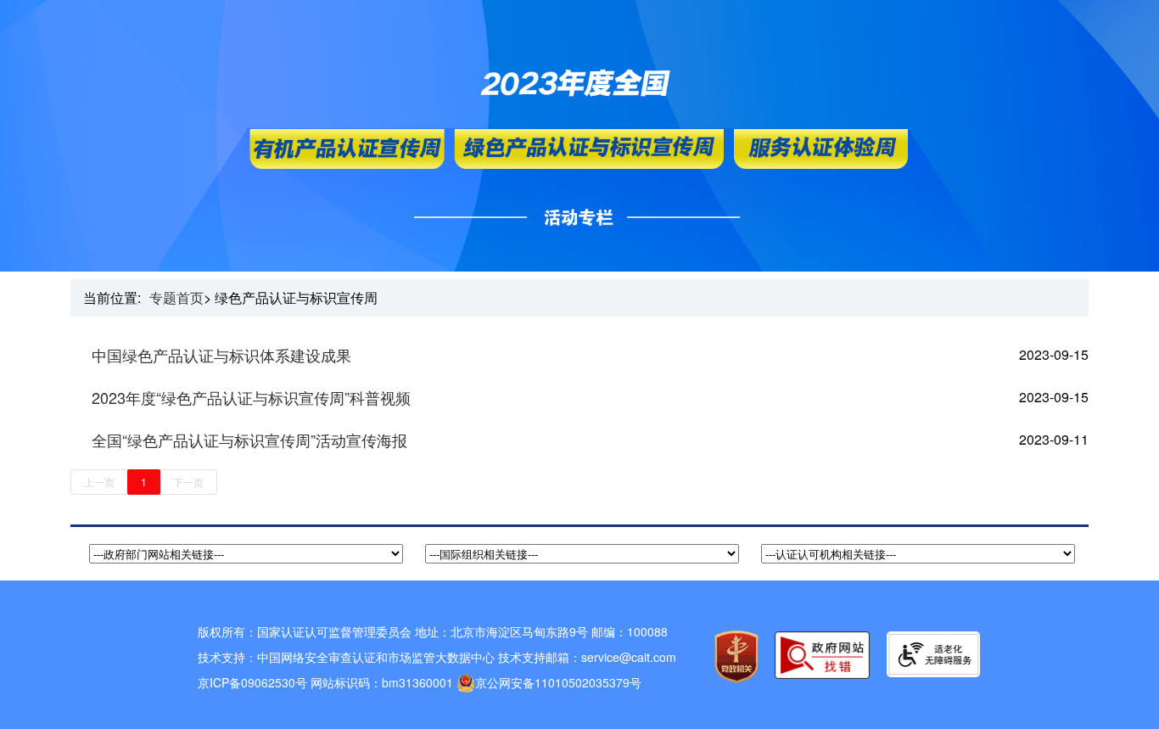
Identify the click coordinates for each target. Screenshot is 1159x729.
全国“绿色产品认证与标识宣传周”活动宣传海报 (249, 440)
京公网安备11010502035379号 (558, 682)
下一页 (188, 481)
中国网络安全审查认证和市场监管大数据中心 (376, 656)
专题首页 (176, 297)
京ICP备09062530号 (252, 682)
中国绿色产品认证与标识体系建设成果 (221, 355)
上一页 (99, 481)
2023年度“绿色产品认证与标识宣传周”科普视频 (251, 397)
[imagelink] (933, 654)
